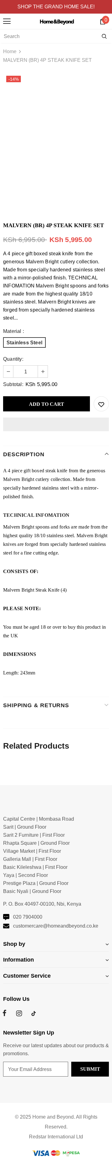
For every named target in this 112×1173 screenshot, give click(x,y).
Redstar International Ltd (56, 1136)
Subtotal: (13, 384)
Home (9, 51)
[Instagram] (19, 1013)
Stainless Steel (24, 342)
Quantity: (13, 359)
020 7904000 (27, 917)
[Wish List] (101, 403)
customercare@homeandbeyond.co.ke (55, 926)
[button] (56, 424)
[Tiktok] (33, 1013)
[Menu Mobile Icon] (7, 21)
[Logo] (58, 21)
